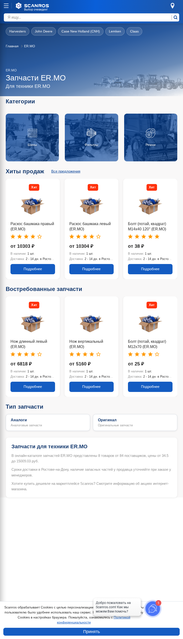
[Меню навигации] (6, 5)
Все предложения (65, 171)
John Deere (43, 31)
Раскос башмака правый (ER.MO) (32, 226)
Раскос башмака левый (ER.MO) (90, 226)
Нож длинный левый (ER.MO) (28, 344)
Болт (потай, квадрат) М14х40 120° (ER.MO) (147, 226)
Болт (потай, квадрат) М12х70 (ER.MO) (147, 344)
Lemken (115, 31)
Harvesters (17, 31)
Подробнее (33, 269)
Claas (134, 31)
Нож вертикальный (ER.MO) (86, 344)
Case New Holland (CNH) (80, 31)
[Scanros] (39, 6)
